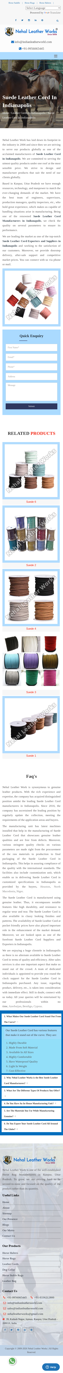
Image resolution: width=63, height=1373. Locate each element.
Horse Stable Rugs (12, 1275)
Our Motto (8, 1230)
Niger (19, 891)
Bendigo (27, 1006)
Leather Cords (10, 1264)
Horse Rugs (30, 3)
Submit (31, 406)
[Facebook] (15, 20)
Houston (45, 886)
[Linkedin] (35, 20)
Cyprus (38, 1006)
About (6, 1207)
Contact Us (8, 1235)
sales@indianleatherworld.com (25, 1308)
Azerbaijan (15, 1006)
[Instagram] (28, 20)
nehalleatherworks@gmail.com (25, 1313)
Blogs (5, 1224)
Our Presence (10, 1219)
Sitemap (7, 1213)
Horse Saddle (14, 3)
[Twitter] (22, 20)
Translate (55, 12)
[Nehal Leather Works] (31, 31)
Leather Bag (9, 1281)
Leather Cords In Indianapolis (28, 112)
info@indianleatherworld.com (33, 42)
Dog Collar (8, 1269)
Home (5, 112)
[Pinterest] (42, 20)
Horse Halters (45, 3)
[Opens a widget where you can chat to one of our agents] (51, 1367)
